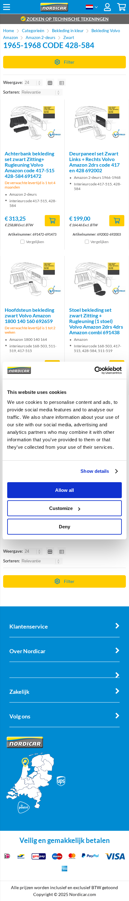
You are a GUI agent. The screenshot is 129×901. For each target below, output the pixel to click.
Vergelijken (35, 241)
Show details (94, 471)
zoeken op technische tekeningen (67, 19)
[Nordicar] (54, 9)
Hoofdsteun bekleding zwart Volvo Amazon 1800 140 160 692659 (29, 315)
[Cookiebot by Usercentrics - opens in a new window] (94, 370)
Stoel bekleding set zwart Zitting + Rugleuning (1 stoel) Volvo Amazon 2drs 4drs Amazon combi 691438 (96, 321)
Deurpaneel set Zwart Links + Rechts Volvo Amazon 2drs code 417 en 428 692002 (94, 161)
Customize (61, 508)
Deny (64, 526)
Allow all (64, 490)
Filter (69, 62)
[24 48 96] (34, 82)
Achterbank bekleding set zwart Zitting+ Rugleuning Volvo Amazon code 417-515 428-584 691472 (29, 164)
